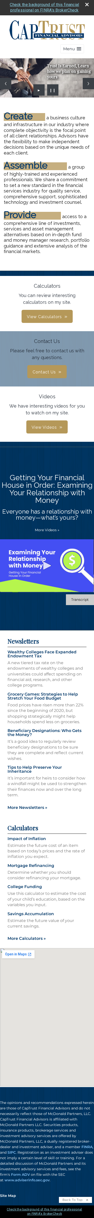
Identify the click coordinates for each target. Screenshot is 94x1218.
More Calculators (27, 938)
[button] (72, 48)
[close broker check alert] (87, 5)
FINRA (86, 1147)
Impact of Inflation (27, 838)
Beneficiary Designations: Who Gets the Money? (44, 732)
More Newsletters (27, 807)
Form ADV (20, 1174)
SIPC (12, 1152)
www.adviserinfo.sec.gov (27, 1180)
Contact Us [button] (44, 372)
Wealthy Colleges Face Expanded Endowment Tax (42, 654)
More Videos (47, 530)
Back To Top (73, 1200)
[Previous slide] (5, 83)
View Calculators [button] (44, 316)
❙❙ (52, 90)
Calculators (23, 828)
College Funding (25, 886)
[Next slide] (88, 83)
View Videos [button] (44, 427)
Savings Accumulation (31, 913)
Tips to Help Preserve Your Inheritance (35, 769)
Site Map (8, 1195)
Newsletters (23, 641)
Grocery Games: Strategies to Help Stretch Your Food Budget (43, 696)
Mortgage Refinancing (31, 865)
